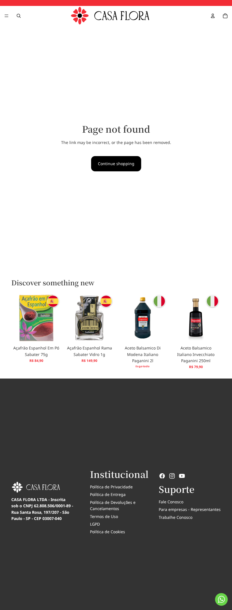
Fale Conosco (171, 501)
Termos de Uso (104, 516)
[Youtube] (182, 476)
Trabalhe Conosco (175, 517)
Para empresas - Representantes (190, 509)
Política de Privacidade (111, 486)
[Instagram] (172, 476)
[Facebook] (162, 476)
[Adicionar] (52, 334)
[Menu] (6, 15)
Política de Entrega (108, 494)
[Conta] (213, 16)
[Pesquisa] (18, 16)
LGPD (95, 524)
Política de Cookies (107, 531)
